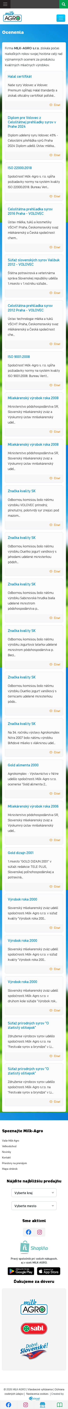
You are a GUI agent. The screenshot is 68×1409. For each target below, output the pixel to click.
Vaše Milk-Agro (10, 1140)
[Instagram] (39, 1232)
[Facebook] (28, 1232)
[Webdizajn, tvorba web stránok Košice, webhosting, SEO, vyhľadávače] (34, 1398)
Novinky (6, 1152)
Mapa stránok (9, 1169)
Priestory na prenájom (14, 1163)
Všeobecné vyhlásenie (40, 1389)
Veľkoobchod (9, 1146)
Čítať (57, 104)
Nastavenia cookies (37, 1394)
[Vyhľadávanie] (63, 4)
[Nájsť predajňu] (42, 1405)
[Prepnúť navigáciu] (60, 18)
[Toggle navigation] (5, 4)
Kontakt (6, 1157)
